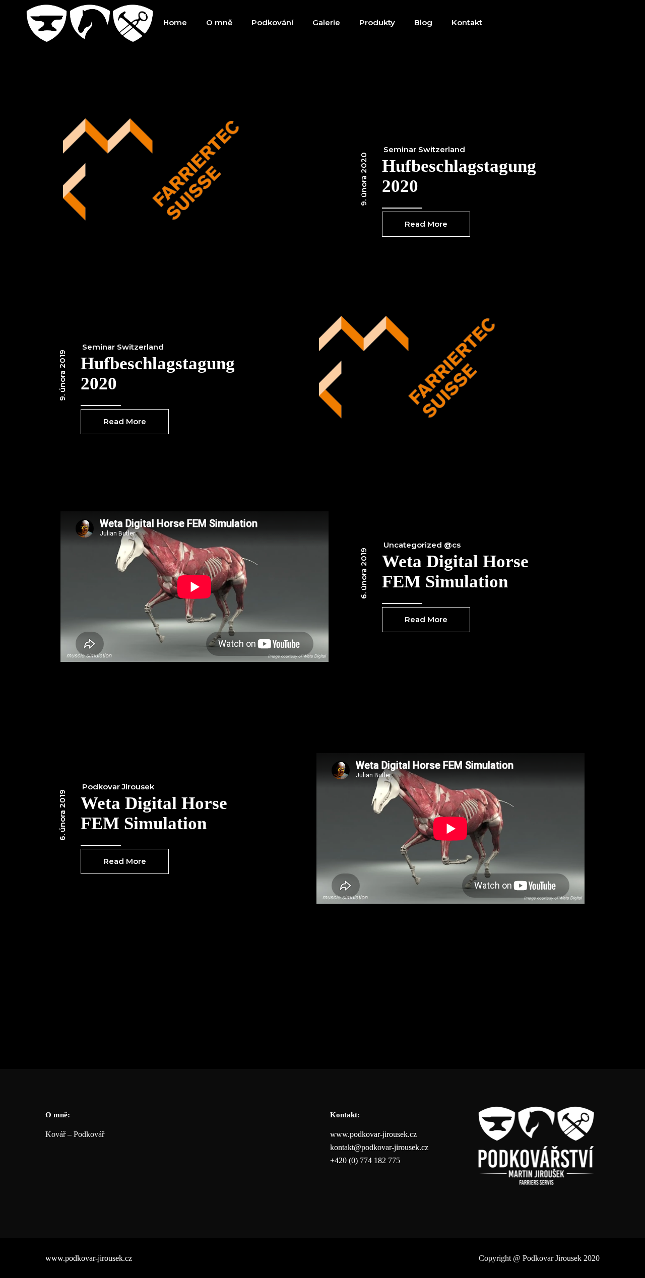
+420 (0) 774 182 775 (365, 1160)
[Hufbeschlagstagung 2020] (195, 176)
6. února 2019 (363, 573)
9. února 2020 (363, 179)
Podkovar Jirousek (118, 786)
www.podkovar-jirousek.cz (373, 1134)
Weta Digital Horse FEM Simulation (455, 571)
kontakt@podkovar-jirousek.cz (379, 1147)
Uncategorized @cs (422, 545)
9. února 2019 (62, 375)
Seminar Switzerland (424, 149)
